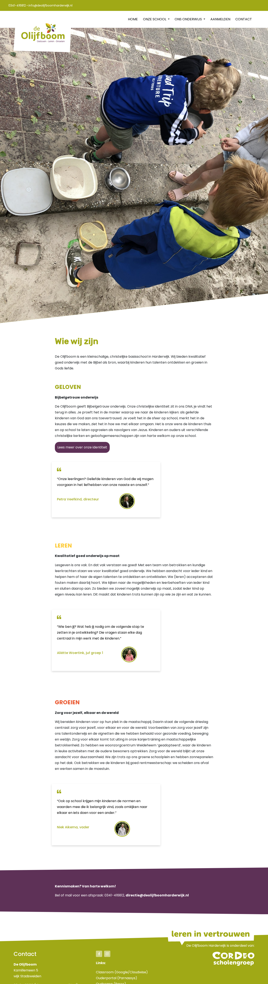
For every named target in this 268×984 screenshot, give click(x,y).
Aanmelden (220, 19)
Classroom (105, 972)
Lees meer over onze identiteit (82, 447)
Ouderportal (106, 978)
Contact (243, 19)
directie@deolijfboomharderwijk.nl (157, 895)
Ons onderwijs (189, 19)
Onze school (155, 19)
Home (133, 19)
